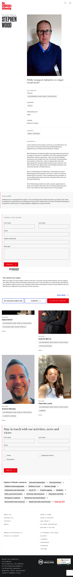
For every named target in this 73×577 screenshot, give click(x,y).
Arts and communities (37, 482)
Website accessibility (13, 532)
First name (7, 223)
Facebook (44, 545)
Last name (42, 223)
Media (6, 524)
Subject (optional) (10, 238)
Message (7, 246)
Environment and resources (15, 502)
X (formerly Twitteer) (49, 532)
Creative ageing (46, 490)
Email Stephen (34, 133)
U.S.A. (30, 105)
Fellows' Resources (48, 524)
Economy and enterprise (35, 494)
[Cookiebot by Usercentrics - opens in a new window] (10, 269)
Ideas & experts (47, 517)
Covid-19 (32, 490)
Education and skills (56, 494)
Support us (8, 517)
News (9, 455)
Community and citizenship (14, 490)
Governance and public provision (42, 96)
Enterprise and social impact (35, 498)
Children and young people (14, 326)
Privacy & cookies (11, 536)
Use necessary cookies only (13, 301)
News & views (45, 514)
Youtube (43, 548)
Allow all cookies (58, 300)
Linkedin (43, 539)
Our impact (45, 521)
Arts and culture (55, 482)
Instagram (44, 542)
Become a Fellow (47, 527)
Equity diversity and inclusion (40, 502)
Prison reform (45, 346)
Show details (61, 295)
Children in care (34, 486)
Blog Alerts (10, 459)
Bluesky (43, 536)
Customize (34, 301)
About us (7, 514)
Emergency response (12, 498)
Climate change (9, 416)
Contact (7, 521)
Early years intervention (13, 494)
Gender (42, 410)
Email (6, 231)
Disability (59, 490)
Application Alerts (48, 455)
